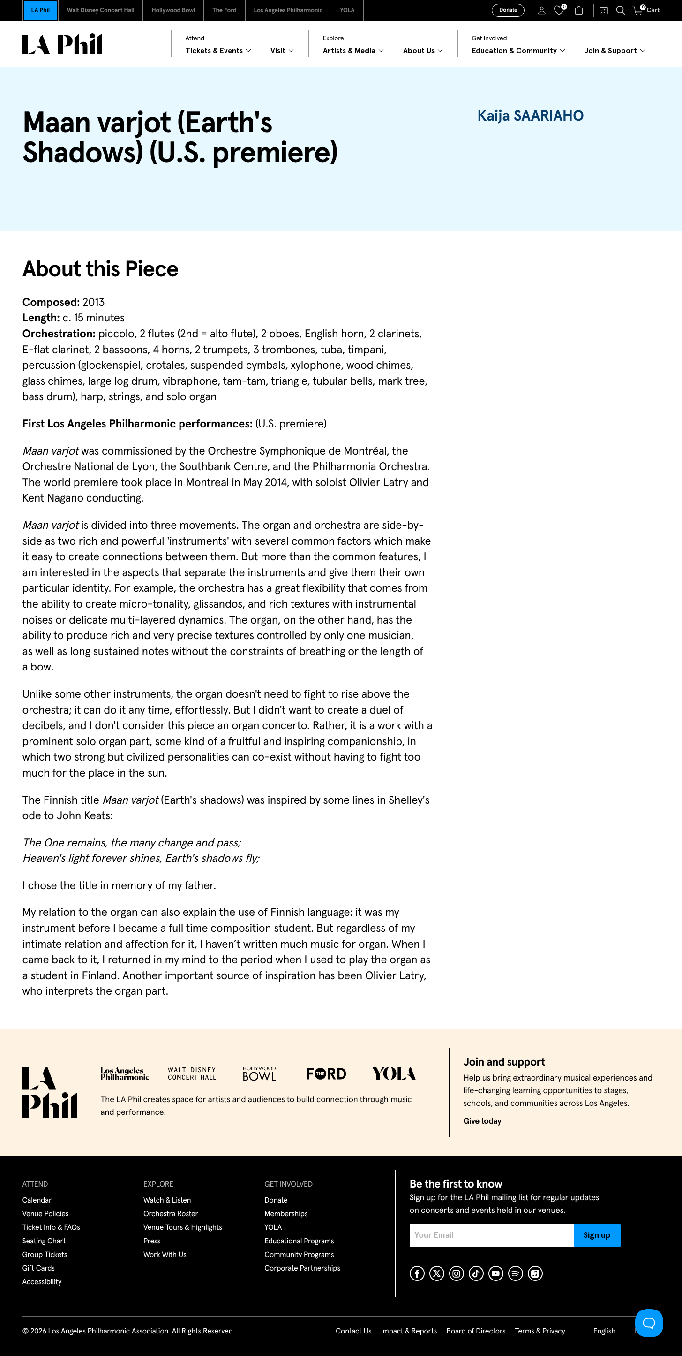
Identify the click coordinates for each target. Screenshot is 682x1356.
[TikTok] (476, 1273)
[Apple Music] (535, 1273)
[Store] (580, 10)
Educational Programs (299, 1241)
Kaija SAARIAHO (530, 116)
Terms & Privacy (540, 1331)
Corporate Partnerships (302, 1268)
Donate (508, 10)
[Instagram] (456, 1273)
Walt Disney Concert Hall (101, 11)
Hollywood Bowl (173, 11)
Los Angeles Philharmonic (288, 11)
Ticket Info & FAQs (51, 1228)
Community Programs (299, 1255)
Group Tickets (44, 1255)
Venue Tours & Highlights (182, 1228)
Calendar (37, 1200)
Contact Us (353, 1331)
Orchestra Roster (170, 1214)
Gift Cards (38, 1268)
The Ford (224, 11)
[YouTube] (495, 1273)
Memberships (285, 1214)
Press (151, 1241)
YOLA (347, 11)
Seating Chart (44, 1241)
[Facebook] (417, 1273)
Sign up (597, 1235)
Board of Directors (475, 1331)
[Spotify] (515, 1273)
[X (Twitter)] (436, 1273)
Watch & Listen (167, 1200)
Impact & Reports (409, 1331)
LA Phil (40, 11)
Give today (483, 1121)
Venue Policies (45, 1214)
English (604, 1331)
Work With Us (165, 1255)
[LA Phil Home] (62, 43)
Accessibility (42, 1282)
